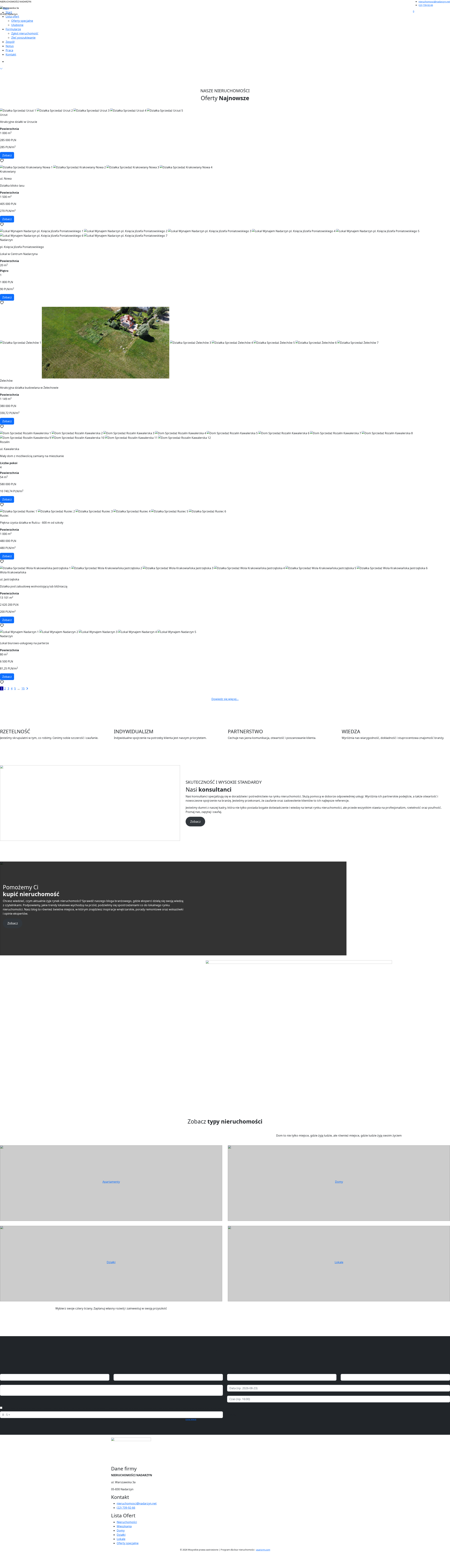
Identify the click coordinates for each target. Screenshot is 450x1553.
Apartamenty (111, 1182)
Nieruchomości (127, 1522)
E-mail (231, 1372)
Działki (111, 1262)
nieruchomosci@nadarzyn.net (434, 1)
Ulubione (17, 25)
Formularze (13, 29)
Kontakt (11, 54)
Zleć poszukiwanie (23, 38)
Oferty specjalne (22, 21)
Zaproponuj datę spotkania (245, 1383)
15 (23, 688)
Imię (3, 1372)
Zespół (10, 42)
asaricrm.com (263, 1549)
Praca (9, 50)
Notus (10, 46)
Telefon (346, 1372)
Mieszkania (124, 1526)
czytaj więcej (190, 1419)
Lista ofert (12, 16)
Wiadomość (8, 1383)
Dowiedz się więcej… (225, 699)
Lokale (339, 1262)
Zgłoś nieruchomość (24, 33)
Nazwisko (120, 1372)
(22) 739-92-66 (426, 5)
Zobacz (7, 155)
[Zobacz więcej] (1, 68)
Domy (339, 1182)
